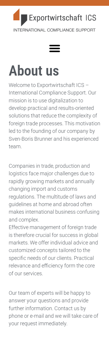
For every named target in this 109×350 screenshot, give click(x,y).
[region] (54, 300)
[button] (54, 48)
